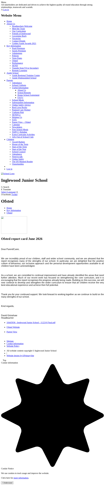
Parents (10, 80)
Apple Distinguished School (24, 78)
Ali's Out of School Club (22, 137)
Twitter (14, 194)
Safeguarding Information (23, 102)
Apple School (12, 73)
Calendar (16, 124)
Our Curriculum (19, 31)
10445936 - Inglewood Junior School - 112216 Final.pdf (31, 322)
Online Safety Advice (21, 105)
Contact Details (18, 41)
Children (10, 139)
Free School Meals (20, 129)
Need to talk (17, 156)
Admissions (17, 53)
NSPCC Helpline (19, 132)
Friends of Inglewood (21, 33)
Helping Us (17, 117)
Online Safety (18, 159)
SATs (14, 120)
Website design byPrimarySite (20, 355)
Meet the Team (18, 28)
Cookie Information (15, 343)
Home (9, 21)
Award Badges (18, 142)
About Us (11, 24)
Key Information (14, 46)
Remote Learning (19, 70)
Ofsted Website (13, 327)
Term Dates (17, 58)
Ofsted (15, 60)
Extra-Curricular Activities (23, 134)
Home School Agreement (28, 95)
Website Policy (13, 346)
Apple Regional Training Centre (26, 75)
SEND (15, 65)
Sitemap (10, 341)
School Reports (24, 92)
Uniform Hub (18, 112)
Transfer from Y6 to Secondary (25, 68)
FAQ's (20, 97)
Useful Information (20, 88)
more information (21, 478)
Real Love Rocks (19, 107)
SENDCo (16, 115)
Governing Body (19, 36)
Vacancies (16, 38)
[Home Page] (7, 173)
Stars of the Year (19, 149)
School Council (18, 152)
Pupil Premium (18, 48)
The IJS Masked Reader (22, 161)
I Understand (7, 483)
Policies (15, 56)
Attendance (17, 83)
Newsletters (17, 127)
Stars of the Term (19, 147)
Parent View (12, 332)
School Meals (18, 100)
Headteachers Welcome (22, 26)
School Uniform (19, 85)
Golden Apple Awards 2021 (24, 43)
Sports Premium (19, 51)
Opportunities (18, 164)
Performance (17, 63)
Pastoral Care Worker (21, 110)
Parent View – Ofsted (21, 122)
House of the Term (20, 144)
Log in (6, 9)
